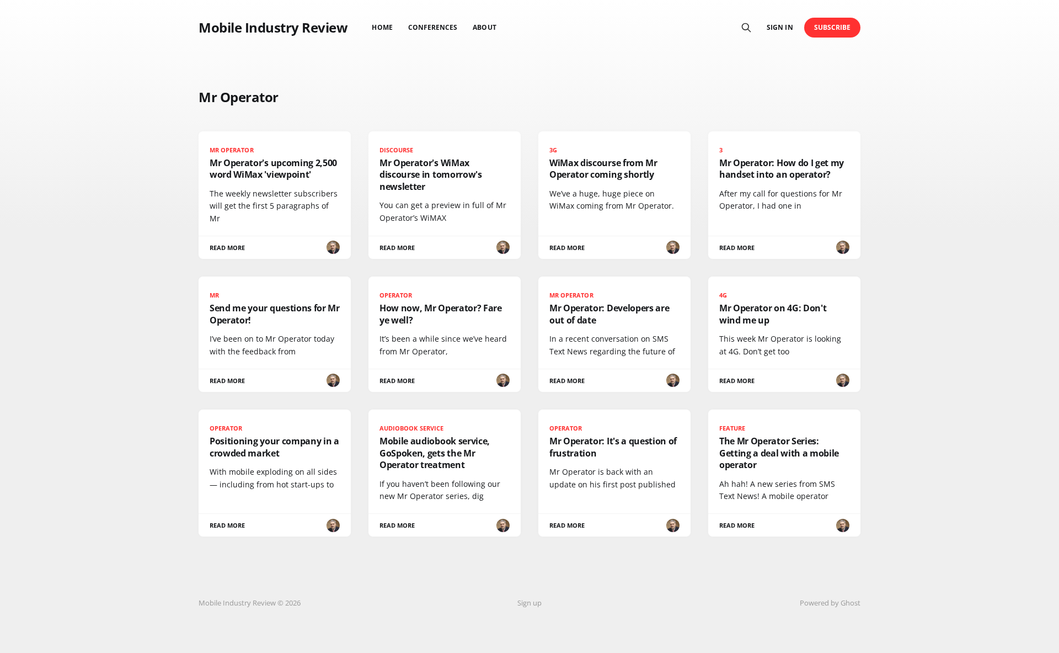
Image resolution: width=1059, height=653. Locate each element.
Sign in (780, 27)
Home (382, 27)
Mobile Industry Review (273, 27)
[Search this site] (746, 27)
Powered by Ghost (830, 603)
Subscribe (832, 27)
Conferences (433, 27)
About (484, 27)
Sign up (529, 603)
